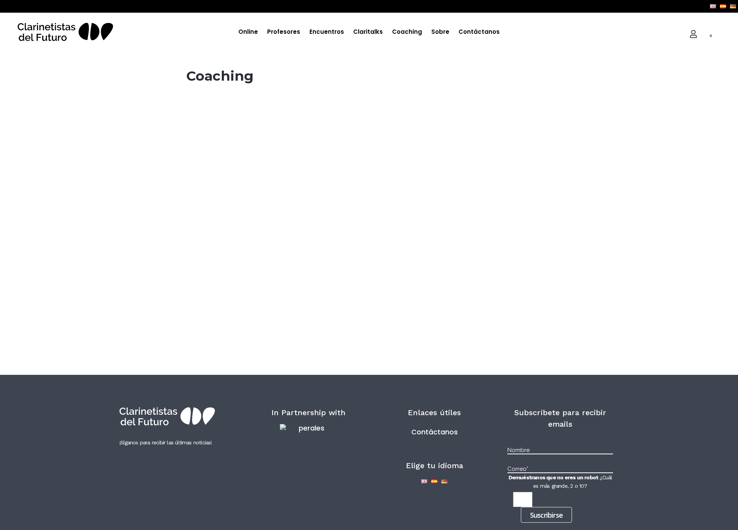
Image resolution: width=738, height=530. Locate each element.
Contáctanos (434, 432)
